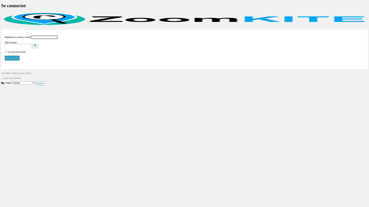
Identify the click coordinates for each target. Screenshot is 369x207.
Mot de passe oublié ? (22, 73)
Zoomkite (184, 19)
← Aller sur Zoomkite (11, 78)
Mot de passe (11, 42)
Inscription (6, 73)
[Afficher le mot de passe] (35, 46)
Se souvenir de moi (17, 52)
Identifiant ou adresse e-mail (17, 37)
